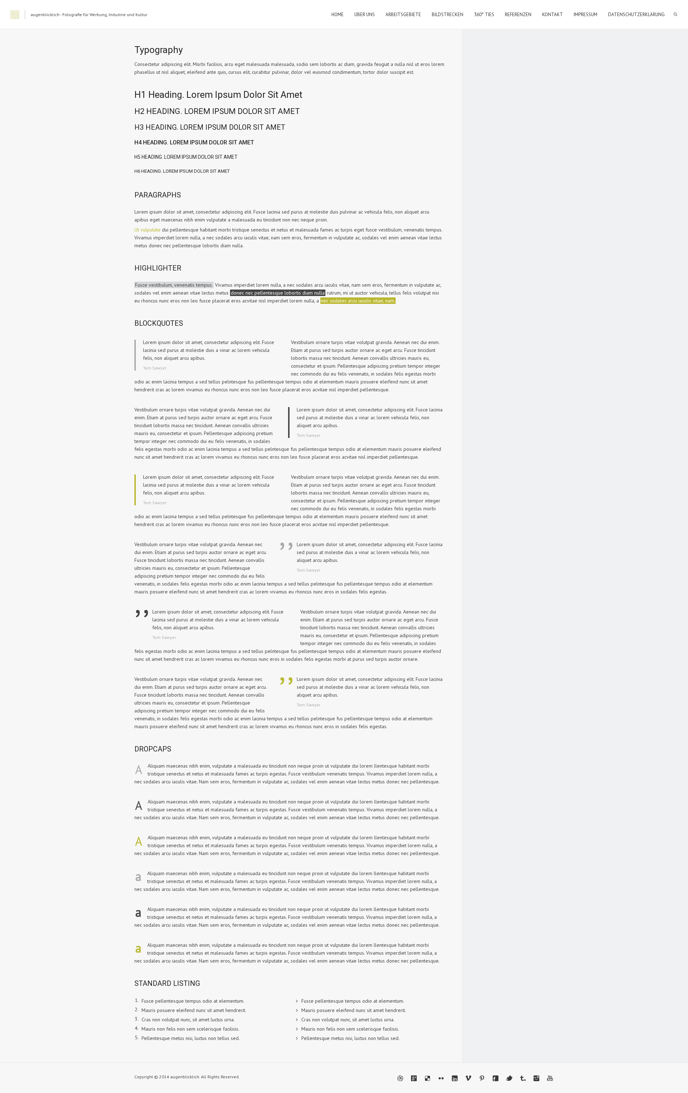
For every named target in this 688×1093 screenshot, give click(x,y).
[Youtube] (550, 1078)
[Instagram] (536, 1078)
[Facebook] (495, 1078)
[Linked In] (454, 1078)
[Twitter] (509, 1078)
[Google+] (413, 1078)
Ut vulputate (147, 229)
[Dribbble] (400, 1078)
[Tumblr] (522, 1078)
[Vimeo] (468, 1078)
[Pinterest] (482, 1078)
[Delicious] (427, 1078)
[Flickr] (441, 1078)
